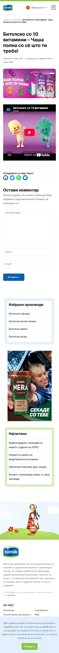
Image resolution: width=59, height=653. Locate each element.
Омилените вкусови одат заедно (28, 467)
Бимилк (6, 20)
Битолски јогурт (18, 336)
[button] (35, 8)
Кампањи (16, 20)
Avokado (11, 595)
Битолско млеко (18, 329)
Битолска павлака (19, 313)
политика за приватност (41, 630)
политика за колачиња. (29, 638)
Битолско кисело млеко (22, 321)
